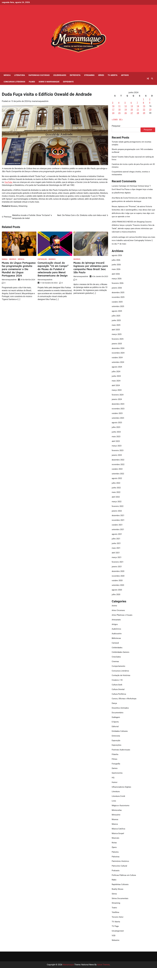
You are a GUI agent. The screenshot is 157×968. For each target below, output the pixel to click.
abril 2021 (116, 553)
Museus (14, 206)
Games (115, 768)
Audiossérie (117, 633)
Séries (101, 75)
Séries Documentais (120, 898)
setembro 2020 (118, 585)
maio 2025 (116, 325)
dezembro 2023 (118, 404)
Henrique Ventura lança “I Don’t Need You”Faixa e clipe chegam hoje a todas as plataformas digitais (132, 189)
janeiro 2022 (117, 511)
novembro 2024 (118, 353)
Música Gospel (118, 833)
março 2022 (116, 501)
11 (119, 106)
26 (125, 113)
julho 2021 (116, 539)
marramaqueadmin (40, 101)
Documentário (117, 712)
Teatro (114, 908)
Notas (114, 843)
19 (125, 109)
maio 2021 (116, 548)
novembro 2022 (118, 464)
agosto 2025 (117, 311)
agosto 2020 (117, 590)
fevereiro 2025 (117, 339)
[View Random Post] (148, 78)
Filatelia (115, 754)
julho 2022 (116, 483)
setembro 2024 (118, 362)
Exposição (42, 259)
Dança (5, 259)
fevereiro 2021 (117, 562)
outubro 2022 (117, 469)
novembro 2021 (118, 520)
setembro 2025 (118, 306)
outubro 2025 (117, 302)
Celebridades (59, 75)
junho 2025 (116, 320)
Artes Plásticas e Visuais (122, 615)
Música (7, 75)
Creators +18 (117, 680)
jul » (121, 119)
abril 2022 (116, 497)
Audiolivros (116, 629)
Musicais (115, 838)
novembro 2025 (118, 297)
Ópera (114, 847)
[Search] (152, 78)
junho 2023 (116, 432)
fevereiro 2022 (117, 506)
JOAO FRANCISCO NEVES (122, 222)
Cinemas (115, 661)
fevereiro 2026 (117, 283)
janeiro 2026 (117, 288)
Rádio (114, 880)
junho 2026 (116, 265)
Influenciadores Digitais (121, 787)
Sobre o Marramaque (49, 82)
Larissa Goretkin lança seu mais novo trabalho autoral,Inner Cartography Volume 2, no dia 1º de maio (133, 240)
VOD (113, 935)
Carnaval (115, 643)
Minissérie (116, 815)
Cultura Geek (117, 685)
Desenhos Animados (120, 708)
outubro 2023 (117, 413)
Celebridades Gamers (120, 652)
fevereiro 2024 (117, 395)
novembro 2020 (118, 576)
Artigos (125, 75)
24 (113, 113)
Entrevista (75, 75)
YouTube (8, 182)
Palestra (115, 852)
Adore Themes (103, 964)
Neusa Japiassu (118, 206)
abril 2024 (116, 385)
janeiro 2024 (117, 399)
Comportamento (118, 666)
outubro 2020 (117, 580)
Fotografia (116, 764)
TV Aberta (112, 75)
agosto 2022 (117, 478)
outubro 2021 (117, 525)
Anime (114, 606)
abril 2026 (116, 274)
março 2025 (116, 334)
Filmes (32, 82)
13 (132, 106)
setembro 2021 (118, 529)
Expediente (68, 82)
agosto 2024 (117, 367)
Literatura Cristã (118, 796)
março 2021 (116, 557)
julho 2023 (116, 427)
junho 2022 (116, 488)
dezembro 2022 (118, 460)
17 (113, 109)
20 (132, 109)
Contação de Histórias (121, 675)
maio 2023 (116, 436)
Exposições (116, 745)
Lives (114, 801)
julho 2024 (116, 371)
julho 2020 (116, 594)
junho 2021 (116, 543)
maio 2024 (116, 381)
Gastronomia (117, 773)
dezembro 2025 (118, 292)
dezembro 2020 (118, 571)
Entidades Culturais (120, 731)
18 (119, 109)
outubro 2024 (117, 357)
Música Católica (118, 829)
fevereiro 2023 (117, 450)
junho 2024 (116, 376)
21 (138, 109)
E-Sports (115, 722)
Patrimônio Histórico (120, 861)
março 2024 (116, 390)
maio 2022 (116, 492)
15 (144, 106)
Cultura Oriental (118, 689)
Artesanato (116, 620)
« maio (115, 119)
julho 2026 (116, 260)
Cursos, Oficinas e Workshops (124, 698)
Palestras (115, 857)
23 (150, 109)
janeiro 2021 (117, 566)
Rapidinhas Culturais (39, 75)
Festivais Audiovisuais (121, 750)
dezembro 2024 (118, 348)
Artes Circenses (118, 610)
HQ (113, 778)
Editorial (115, 726)
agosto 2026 (117, 255)
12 (125, 106)
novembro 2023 (118, 409)
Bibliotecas (116, 638)
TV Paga (115, 926)
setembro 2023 (118, 418)
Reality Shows (117, 889)
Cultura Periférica (119, 694)
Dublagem (116, 717)
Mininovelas (117, 810)
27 (132, 113)
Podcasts (115, 870)
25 (119, 113)
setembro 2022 (118, 474)
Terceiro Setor (117, 917)
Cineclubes (116, 657)
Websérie (115, 940)
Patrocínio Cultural (119, 866)
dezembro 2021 (118, 515)
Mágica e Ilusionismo (120, 805)
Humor (114, 782)
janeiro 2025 (117, 344)
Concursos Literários (14, 82)
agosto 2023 (117, 422)
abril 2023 (116, 441)
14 (138, 106)
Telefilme (115, 912)
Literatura (19, 75)
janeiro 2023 (117, 455)
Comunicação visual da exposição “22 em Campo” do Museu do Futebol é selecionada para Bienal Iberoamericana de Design (53, 269)
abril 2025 (116, 330)
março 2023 (116, 446)
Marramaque (68, 964)
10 (113, 106)
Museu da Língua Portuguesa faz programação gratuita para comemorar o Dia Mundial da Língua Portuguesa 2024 (19, 269)
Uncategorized (118, 931)
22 (144, 109)
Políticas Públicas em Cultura (124, 875)
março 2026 (116, 279)
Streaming (89, 75)
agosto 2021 (117, 534)
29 (144, 113)
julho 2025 (116, 316)
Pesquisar (116, 126)
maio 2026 (116, 269)
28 (138, 113)
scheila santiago (118, 237)
